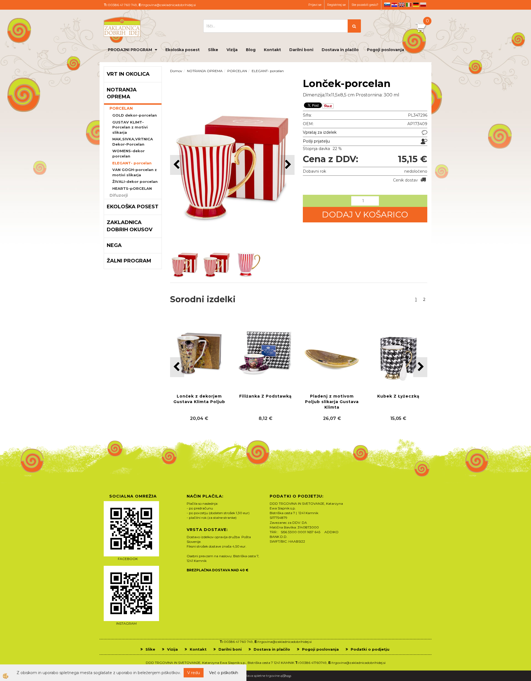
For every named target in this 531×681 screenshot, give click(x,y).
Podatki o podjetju (370, 649)
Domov (176, 71)
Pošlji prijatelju (316, 141)
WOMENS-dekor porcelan (128, 153)
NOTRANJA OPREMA (205, 71)
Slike (213, 49)
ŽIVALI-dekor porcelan (135, 181)
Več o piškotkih (223, 672)
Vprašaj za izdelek (320, 132)
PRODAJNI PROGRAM (130, 49)
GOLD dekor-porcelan (134, 115)
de (416, 4)
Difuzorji (119, 195)
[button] (287, 165)
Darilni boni (301, 49)
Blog (251, 49)
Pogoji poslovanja (385, 49)
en (402, 4)
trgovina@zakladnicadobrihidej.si (169, 5)
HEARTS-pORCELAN (132, 188)
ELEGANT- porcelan (132, 163)
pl (423, 4)
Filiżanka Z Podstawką (265, 396)
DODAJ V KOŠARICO (365, 214)
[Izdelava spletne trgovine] (285, 676)
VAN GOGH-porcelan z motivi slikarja (134, 172)
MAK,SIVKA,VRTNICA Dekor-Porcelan (132, 141)
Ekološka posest (182, 49)
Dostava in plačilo (340, 49)
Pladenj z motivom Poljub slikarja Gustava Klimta (332, 402)
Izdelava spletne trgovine (260, 676)
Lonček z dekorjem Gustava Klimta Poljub (199, 399)
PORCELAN (121, 108)
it (409, 4)
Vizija (232, 49)
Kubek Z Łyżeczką (398, 396)
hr (394, 4)
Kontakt (272, 49)
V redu (193, 672)
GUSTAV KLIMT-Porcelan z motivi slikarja (130, 127)
